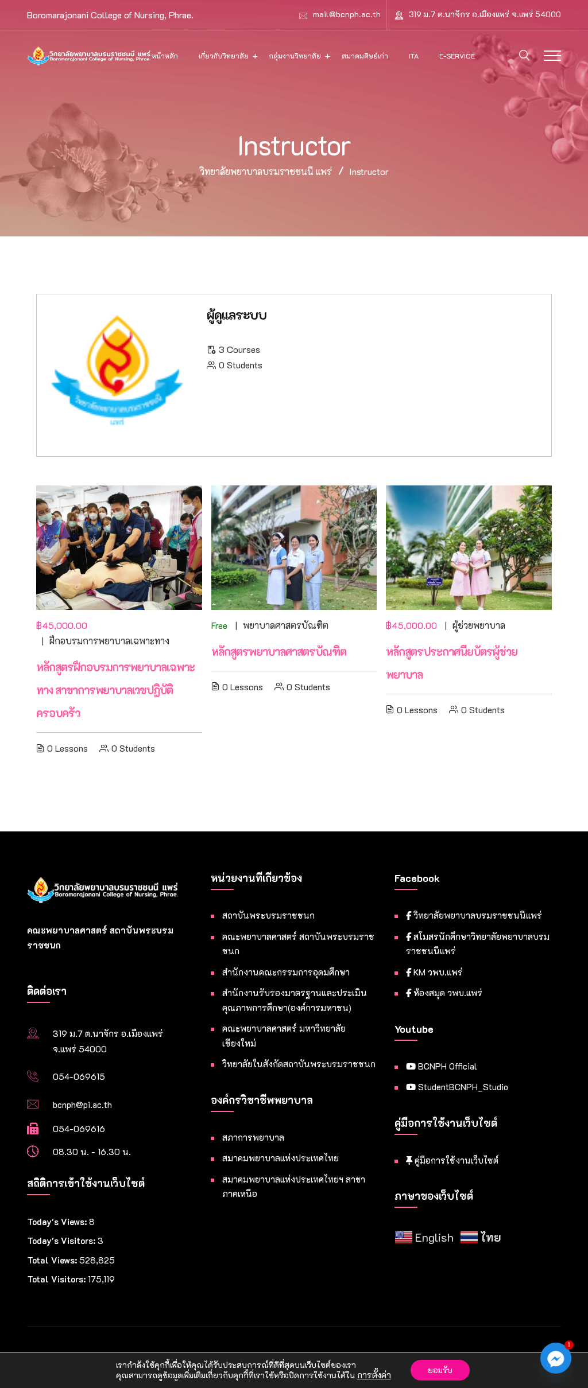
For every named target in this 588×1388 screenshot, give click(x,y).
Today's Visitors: (62, 1240)
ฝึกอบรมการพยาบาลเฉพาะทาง (109, 641)
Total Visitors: (57, 1279)
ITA (414, 55)
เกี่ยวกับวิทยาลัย (224, 55)
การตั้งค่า (374, 1375)
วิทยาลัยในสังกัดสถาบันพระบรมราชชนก (299, 1064)
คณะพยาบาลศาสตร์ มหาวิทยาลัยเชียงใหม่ (284, 1035)
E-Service (457, 55)
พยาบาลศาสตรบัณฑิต (285, 625)
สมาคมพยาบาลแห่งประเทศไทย (280, 1158)
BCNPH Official (446, 1066)
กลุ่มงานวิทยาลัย (295, 55)
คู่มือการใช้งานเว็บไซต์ (455, 1160)
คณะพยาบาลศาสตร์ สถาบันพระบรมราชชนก (298, 944)
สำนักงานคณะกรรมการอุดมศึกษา (286, 972)
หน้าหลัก (165, 55)
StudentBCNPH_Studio (462, 1086)
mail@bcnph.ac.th (347, 14)
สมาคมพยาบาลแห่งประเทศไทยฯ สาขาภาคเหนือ (293, 1186)
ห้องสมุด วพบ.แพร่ (446, 992)
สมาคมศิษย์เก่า (365, 55)
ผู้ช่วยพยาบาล (478, 625)
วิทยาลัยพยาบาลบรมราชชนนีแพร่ (476, 915)
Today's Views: (58, 1221)
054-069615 (79, 1076)
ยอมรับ (440, 1369)
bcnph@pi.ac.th (82, 1104)
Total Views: (53, 1260)
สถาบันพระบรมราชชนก (268, 915)
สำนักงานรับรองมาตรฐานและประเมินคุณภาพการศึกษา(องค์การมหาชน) (294, 1000)
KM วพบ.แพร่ (437, 972)
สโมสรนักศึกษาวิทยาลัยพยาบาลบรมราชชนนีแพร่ (478, 944)
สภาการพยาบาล (253, 1137)
